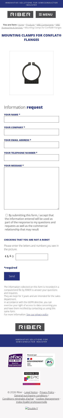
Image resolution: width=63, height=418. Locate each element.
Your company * (14, 127)
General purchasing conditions (30, 395)
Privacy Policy (47, 392)
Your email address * (17, 140)
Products (30, 24)
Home (21, 24)
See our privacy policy (37, 314)
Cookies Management (47, 398)
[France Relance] (40, 360)
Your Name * (12, 114)
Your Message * (14, 165)
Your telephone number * (20, 152)
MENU (47, 14)
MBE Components (45, 24)
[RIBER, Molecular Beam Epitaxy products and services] (20, 14)
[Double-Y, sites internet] (31, 408)
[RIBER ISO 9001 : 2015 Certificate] (15, 360)
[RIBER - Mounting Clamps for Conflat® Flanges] (31, 73)
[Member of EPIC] (31, 378)
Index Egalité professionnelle (31, 401)
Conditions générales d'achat (18, 398)
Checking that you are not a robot (27, 239)
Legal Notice (31, 392)
